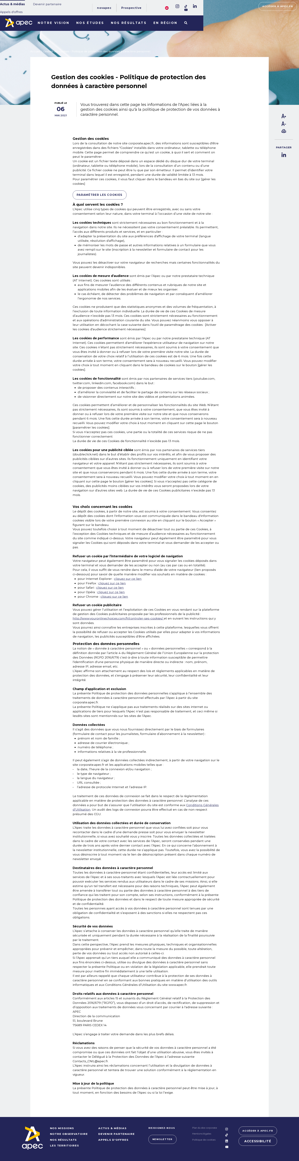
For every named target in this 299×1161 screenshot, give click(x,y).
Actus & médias (12, 4)
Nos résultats (129, 23)
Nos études (90, 23)
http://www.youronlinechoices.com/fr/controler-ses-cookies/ (118, 618)
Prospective (131, 8)
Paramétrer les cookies (100, 195)
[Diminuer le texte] (284, 125)
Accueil (35, 51)
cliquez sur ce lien (128, 578)
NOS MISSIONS (62, 1128)
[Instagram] (177, 6)
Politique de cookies (203, 1139)
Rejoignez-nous (161, 1128)
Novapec (104, 8)
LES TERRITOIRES (64, 1145)
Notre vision (54, 23)
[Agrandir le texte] (284, 117)
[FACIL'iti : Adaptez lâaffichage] (167, 8)
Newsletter (162, 1139)
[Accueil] (18, 22)
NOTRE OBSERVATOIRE (69, 1134)
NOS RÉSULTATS (63, 1139)
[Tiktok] (185, 6)
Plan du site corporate (204, 1127)
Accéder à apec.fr (277, 6)
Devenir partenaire (47, 4)
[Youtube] (186, 9)
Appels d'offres (11, 12)
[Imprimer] (284, 132)
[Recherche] (185, 23)
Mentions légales (201, 1133)
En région (165, 23)
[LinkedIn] (195, 6)
